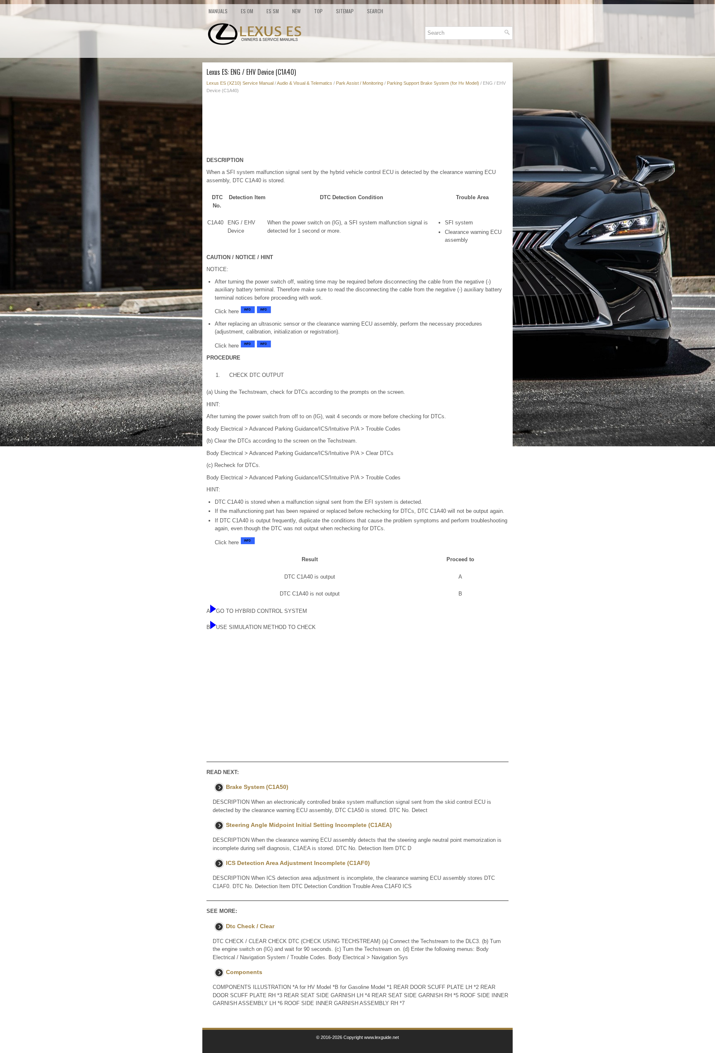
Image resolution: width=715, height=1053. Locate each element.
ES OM (247, 10)
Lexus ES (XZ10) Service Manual (240, 83)
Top (318, 10)
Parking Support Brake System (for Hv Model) (433, 83)
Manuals (218, 10)
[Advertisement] (357, 127)
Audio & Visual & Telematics (304, 83)
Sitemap (345, 10)
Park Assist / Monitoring (359, 83)
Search (375, 10)
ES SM (272, 10)
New (296, 10)
